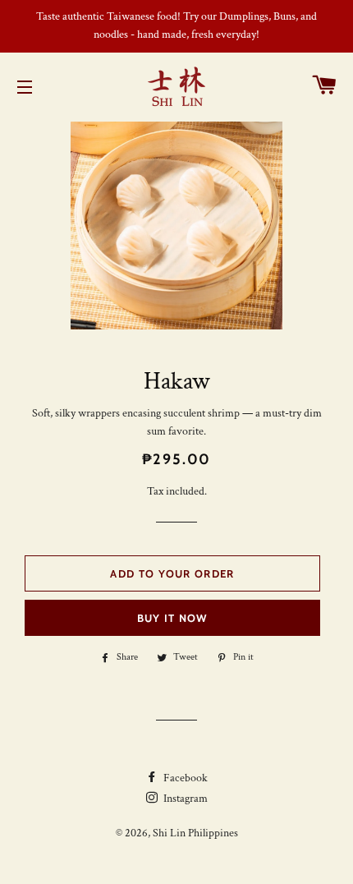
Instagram (184, 798)
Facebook (184, 778)
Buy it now (173, 617)
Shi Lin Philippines (195, 833)
